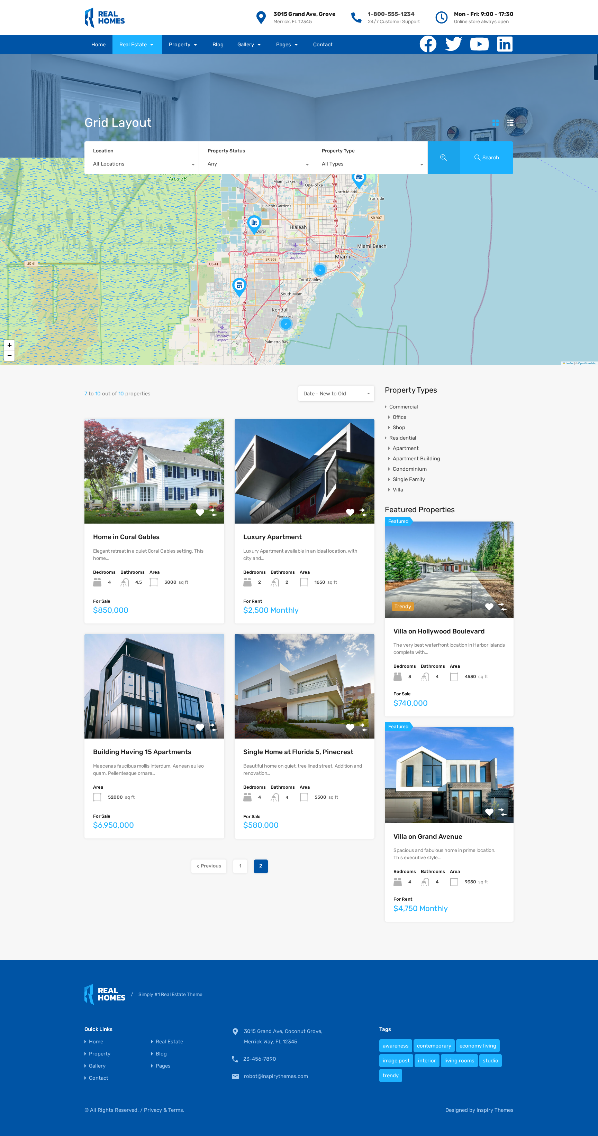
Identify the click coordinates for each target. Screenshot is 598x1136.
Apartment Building (416, 459)
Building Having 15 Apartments (142, 752)
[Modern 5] (104, 17)
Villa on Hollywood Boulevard (439, 631)
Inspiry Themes (495, 1110)
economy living (478, 1046)
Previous (211, 866)
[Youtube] (479, 44)
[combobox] (141, 165)
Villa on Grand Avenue (427, 837)
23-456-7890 (259, 1059)
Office (399, 417)
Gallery (245, 44)
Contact (323, 44)
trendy (391, 1075)
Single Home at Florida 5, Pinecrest (298, 752)
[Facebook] (428, 44)
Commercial (403, 407)
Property (179, 44)
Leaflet (569, 363)
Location (103, 151)
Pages (283, 44)
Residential (402, 438)
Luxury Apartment (272, 537)
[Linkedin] (505, 44)
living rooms (459, 1061)
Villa (398, 490)
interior (427, 1061)
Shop (399, 427)
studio (490, 1061)
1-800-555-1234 (391, 14)
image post (396, 1061)
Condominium (410, 469)
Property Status (226, 151)
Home (98, 44)
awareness (396, 1046)
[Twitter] (453, 44)
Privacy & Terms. (164, 1110)
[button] (254, 225)
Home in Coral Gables (126, 537)
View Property (154, 503)
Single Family (409, 479)
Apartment (406, 448)
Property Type (338, 151)
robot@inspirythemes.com (276, 1076)
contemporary (434, 1046)
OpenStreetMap (587, 363)
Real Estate (133, 44)
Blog (218, 44)
